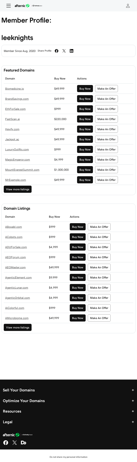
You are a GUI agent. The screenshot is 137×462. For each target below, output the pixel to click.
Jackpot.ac (12, 139)
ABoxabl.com (13, 226)
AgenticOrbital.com (17, 297)
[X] (14, 444)
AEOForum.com (15, 257)
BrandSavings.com (17, 98)
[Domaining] (23, 444)
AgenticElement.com (18, 277)
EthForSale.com (15, 108)
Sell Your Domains (19, 390)
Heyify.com (12, 129)
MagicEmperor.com (17, 159)
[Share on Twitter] (64, 51)
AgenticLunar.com (16, 287)
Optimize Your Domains (24, 401)
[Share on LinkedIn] (71, 51)
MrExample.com (15, 179)
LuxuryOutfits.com (17, 149)
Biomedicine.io (14, 88)
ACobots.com (13, 236)
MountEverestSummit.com (22, 169)
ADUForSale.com (16, 247)
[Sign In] (128, 5)
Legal (7, 422)
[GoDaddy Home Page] (17, 435)
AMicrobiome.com (17, 318)
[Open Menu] (7, 5)
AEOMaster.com (15, 267)
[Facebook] (6, 444)
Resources (12, 411)
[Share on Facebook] (56, 51)
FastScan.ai (12, 119)
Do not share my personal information (68, 457)
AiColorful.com (14, 307)
